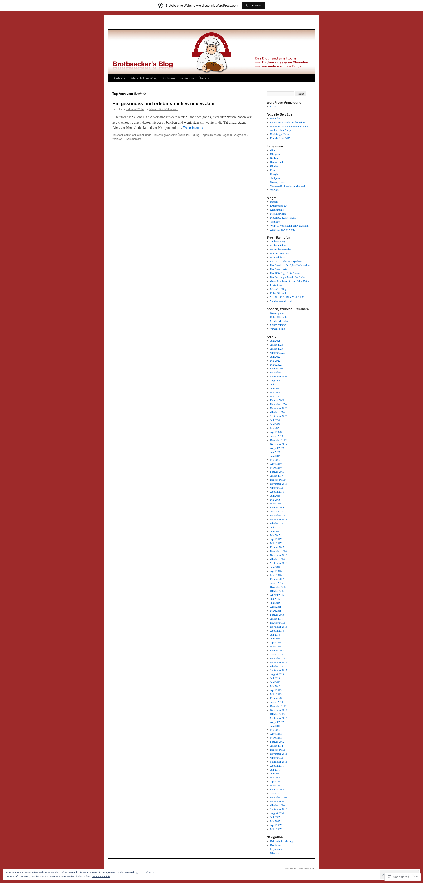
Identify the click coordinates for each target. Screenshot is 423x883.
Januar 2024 (276, 344)
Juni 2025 (275, 340)
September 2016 (278, 563)
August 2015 (277, 594)
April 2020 (276, 432)
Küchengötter (277, 313)
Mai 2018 (275, 499)
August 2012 (277, 722)
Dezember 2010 (278, 797)
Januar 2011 (276, 793)
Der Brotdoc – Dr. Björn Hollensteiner (290, 265)
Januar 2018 (276, 511)
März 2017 (276, 543)
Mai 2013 (275, 686)
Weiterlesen (193, 127)
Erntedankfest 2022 (280, 138)
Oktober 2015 (277, 590)
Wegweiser (240, 135)
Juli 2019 (275, 452)
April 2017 (276, 539)
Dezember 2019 (278, 440)
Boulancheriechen (279, 253)
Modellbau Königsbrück (283, 217)
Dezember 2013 (278, 658)
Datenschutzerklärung (143, 78)
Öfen (272, 150)
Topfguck (275, 178)
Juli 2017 (275, 527)
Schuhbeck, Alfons (280, 320)
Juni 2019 (275, 455)
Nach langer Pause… (281, 134)
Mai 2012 (275, 729)
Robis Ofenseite (278, 293)
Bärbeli (274, 201)
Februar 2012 (277, 741)
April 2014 (276, 642)
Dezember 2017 (278, 515)
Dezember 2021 (278, 372)
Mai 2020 (275, 428)
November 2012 (278, 710)
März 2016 (276, 575)
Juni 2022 (275, 356)
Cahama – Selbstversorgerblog (286, 261)
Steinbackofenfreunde (281, 301)
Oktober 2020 (277, 412)
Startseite (119, 78)
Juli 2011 (275, 769)
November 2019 (278, 444)
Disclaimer (168, 78)
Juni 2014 (275, 638)
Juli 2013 (275, 678)
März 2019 (276, 467)
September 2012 (278, 718)
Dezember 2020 (278, 404)
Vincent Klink (277, 328)
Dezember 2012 (278, 706)
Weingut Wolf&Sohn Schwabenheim (289, 225)
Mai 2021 (275, 392)
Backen (274, 158)
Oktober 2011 (277, 757)
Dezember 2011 (278, 749)
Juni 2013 (275, 682)
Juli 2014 (275, 634)
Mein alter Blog (278, 213)
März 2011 (276, 785)
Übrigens (275, 154)
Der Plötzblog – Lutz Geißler (285, 273)
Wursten (274, 189)
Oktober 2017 (277, 523)
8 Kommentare (132, 139)
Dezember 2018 (278, 479)
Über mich (204, 78)
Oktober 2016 (277, 559)
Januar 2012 (276, 745)
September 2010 (278, 809)
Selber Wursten (278, 324)
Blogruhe (275, 118)
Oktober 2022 (277, 352)
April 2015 (276, 606)
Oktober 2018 (277, 487)
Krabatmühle (277, 209)
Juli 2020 (275, 420)
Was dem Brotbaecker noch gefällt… (289, 185)
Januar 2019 (276, 475)
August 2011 (277, 765)
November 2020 (278, 408)
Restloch (215, 135)
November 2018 (278, 483)
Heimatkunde (143, 135)
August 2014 (277, 630)
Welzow (117, 139)
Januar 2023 (276, 348)
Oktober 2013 (277, 666)
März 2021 (276, 396)
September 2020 (278, 416)
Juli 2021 (275, 384)
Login (273, 106)
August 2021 (277, 380)
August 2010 (277, 813)
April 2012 (276, 733)
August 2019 (277, 448)
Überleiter (183, 135)
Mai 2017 (275, 535)
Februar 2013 (277, 698)
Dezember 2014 (278, 622)
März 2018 (276, 503)
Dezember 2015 (278, 587)
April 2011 (276, 781)
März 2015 (276, 610)
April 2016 (276, 571)
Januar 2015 (276, 618)
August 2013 (277, 674)
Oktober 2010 (277, 805)
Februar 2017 (277, 547)
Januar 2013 (276, 702)
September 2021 (278, 376)
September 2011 (278, 761)
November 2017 (278, 519)
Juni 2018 (275, 495)
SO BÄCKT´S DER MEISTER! (287, 297)
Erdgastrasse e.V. (279, 205)
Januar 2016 (276, 583)
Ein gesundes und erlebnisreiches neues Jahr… (166, 103)
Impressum (187, 78)
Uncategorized (277, 182)
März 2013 (276, 694)
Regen (205, 135)
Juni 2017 (275, 531)
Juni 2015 (275, 602)
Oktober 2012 (277, 714)
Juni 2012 (275, 725)
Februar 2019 (277, 471)
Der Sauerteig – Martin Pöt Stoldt (287, 277)
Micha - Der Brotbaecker (163, 109)
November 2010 (278, 801)
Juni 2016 (275, 567)
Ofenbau (274, 166)
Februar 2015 (277, 614)
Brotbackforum (278, 257)
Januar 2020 (276, 436)
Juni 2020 (275, 424)
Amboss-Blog (277, 241)
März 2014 (276, 646)
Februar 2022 (277, 368)
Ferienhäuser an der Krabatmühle (287, 122)
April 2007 (276, 825)
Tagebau (227, 135)
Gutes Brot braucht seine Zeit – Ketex (289, 281)
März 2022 (276, 364)
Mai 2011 (275, 777)
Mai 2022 (275, 360)
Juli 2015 (275, 598)
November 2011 (278, 753)
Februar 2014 (277, 650)
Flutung (194, 135)
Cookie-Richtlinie (101, 876)
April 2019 (276, 463)
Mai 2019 (275, 459)
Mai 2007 (275, 821)
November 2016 (278, 555)
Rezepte (274, 174)
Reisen (273, 170)
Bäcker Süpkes (278, 245)
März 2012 (276, 737)
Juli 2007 (275, 817)
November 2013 (278, 662)
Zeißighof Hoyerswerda (282, 229)
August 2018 (277, 491)
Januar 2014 (276, 654)
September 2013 (278, 670)
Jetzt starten (253, 5)
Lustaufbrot (276, 285)
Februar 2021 (277, 400)
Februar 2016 (277, 579)
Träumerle (275, 221)
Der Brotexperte (278, 269)
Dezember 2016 (278, 551)
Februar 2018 (277, 507)
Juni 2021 (275, 388)
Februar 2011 (277, 789)
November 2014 (278, 626)
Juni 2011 (275, 773)
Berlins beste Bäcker (280, 249)
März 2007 (276, 829)
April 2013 (276, 690)
